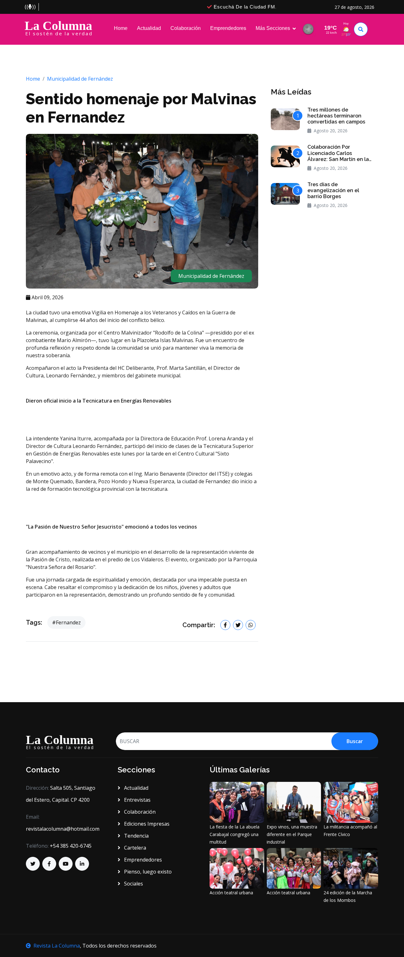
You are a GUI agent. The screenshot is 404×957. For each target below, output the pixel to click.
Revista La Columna (56, 945)
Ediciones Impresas (146, 823)
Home (121, 28)
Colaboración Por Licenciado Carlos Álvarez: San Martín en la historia (338, 153)
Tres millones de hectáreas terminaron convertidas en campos (336, 116)
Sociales (133, 883)
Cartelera (134, 847)
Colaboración (185, 28)
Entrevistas (137, 799)
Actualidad (149, 28)
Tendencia (136, 835)
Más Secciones (273, 28)
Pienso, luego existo (147, 871)
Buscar (355, 741)
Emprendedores (228, 28)
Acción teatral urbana (231, 893)
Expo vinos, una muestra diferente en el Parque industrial (292, 834)
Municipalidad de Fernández (80, 78)
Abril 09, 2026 (46, 297)
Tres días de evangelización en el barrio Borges (333, 190)
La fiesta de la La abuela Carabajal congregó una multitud (234, 834)
